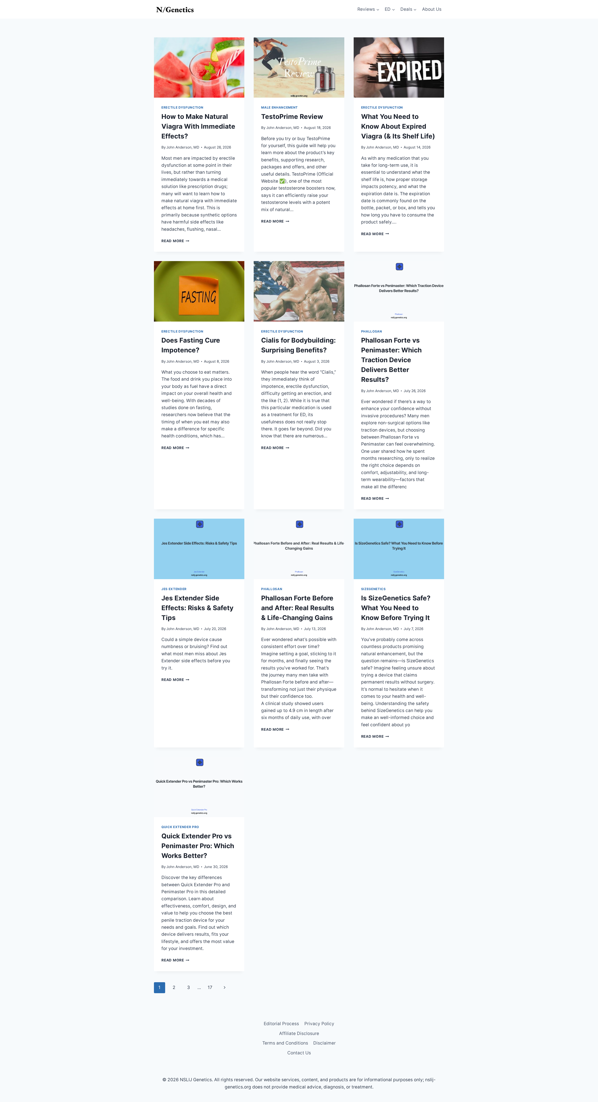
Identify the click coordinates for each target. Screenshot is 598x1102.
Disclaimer (324, 1043)
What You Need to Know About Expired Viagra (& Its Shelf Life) (398, 126)
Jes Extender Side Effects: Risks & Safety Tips (197, 608)
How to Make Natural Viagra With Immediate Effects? (198, 126)
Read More (175, 241)
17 (210, 987)
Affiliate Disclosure (299, 1033)
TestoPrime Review (292, 116)
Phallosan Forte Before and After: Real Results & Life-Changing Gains (297, 608)
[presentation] (199, 67)
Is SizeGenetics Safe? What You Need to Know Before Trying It (396, 608)
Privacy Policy (319, 1023)
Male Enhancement (279, 107)
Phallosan (371, 331)
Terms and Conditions (285, 1043)
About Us (431, 9)
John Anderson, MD (182, 147)
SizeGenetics (373, 589)
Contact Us (299, 1053)
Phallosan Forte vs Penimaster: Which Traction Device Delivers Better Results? (391, 359)
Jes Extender (174, 589)
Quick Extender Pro (180, 827)
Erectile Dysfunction (182, 107)
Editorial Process (281, 1023)
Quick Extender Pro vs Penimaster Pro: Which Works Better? (197, 846)
